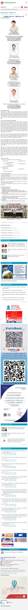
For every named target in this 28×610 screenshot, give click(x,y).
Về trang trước (5, 222)
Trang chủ (3, 9)
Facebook (3, 603)
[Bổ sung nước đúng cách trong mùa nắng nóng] (4, 435)
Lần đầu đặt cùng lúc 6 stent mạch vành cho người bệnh (14, 292)
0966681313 (3, 7)
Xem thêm (24, 301)
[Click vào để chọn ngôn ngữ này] (26, 7)
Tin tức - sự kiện (5, 240)
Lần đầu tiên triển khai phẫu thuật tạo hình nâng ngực (13, 297)
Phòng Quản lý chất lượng (11, 232)
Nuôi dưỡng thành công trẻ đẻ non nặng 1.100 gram (13, 299)
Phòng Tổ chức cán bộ (10, 230)
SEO (10, 573)
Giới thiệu (7, 9)
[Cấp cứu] (14, 317)
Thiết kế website (4, 573)
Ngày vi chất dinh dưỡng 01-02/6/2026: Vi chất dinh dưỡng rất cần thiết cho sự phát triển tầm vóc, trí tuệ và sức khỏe (16, 440)
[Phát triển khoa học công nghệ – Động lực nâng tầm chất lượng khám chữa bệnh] (4, 429)
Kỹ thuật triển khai (6, 284)
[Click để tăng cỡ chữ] (26, 14)
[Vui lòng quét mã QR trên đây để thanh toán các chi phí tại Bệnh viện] (14, 340)
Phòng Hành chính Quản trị (11, 235)
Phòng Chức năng (13, 9)
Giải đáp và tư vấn (6, 448)
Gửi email (25, 222)
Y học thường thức (6, 424)
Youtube (10, 602)
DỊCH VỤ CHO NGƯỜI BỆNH (6, 262)
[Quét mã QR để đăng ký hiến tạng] (14, 371)
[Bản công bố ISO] (14, 403)
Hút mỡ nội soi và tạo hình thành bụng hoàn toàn (12, 290)
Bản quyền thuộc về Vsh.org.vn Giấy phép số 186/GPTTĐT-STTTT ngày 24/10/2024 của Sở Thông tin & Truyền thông (13, 571)
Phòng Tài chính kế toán (10, 237)
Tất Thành (14, 573)
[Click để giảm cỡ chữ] (25, 14)
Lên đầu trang (11, 222)
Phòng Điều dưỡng (9, 227)
